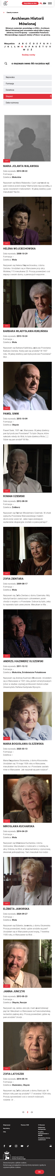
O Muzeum (41, 1125)
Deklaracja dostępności (42, 1128)
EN (44, 3)
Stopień (9, 96)
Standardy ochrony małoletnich (44, 1139)
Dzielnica (10, 90)
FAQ (4, 1132)
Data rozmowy (12, 102)
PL (41, 3)
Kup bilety (6, 1128)
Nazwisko (10, 77)
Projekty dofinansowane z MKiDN (43, 1133)
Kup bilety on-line (30, 3)
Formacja (10, 83)
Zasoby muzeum (12, 12)
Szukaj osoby (28, 55)
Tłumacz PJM (25, 1125)
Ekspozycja (6, 1125)
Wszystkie (9, 44)
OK (39, 1172)
